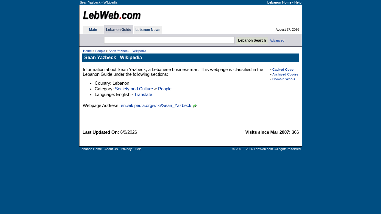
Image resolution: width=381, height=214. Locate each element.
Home (87, 51)
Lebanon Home (279, 2)
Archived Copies (285, 74)
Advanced (277, 40)
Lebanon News (147, 30)
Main (93, 30)
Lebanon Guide (118, 30)
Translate (143, 94)
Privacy (126, 149)
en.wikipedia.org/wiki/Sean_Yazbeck (156, 105)
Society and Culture (134, 88)
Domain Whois (283, 79)
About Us (111, 149)
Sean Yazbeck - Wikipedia (127, 51)
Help (298, 2)
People (100, 51)
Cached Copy (282, 69)
